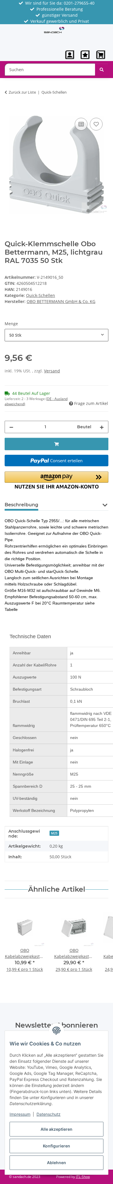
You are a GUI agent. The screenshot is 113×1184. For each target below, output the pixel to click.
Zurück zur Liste (22, 92)
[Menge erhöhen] (101, 427)
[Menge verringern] (11, 427)
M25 (54, 833)
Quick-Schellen (40, 295)
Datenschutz (49, 1114)
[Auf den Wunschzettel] (96, 124)
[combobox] (56, 335)
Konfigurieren (56, 1145)
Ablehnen (56, 1162)
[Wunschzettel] (85, 54)
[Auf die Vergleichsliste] (81, 124)
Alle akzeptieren (56, 1129)
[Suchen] (101, 69)
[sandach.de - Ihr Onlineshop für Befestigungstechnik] (54, 29)
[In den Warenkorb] (9, 110)
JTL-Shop (83, 1176)
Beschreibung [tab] (21, 504)
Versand (52, 371)
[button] (70, 54)
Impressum (20, 1114)
